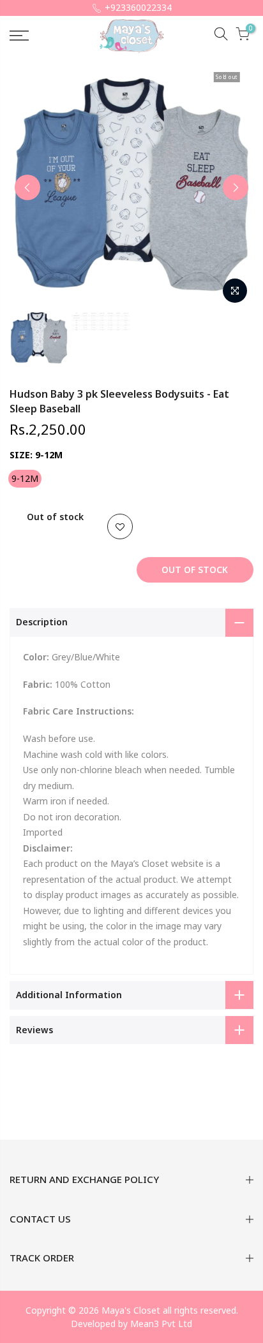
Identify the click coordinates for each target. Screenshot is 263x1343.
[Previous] (27, 187)
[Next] (235, 187)
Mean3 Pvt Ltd (161, 1324)
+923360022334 (138, 7)
